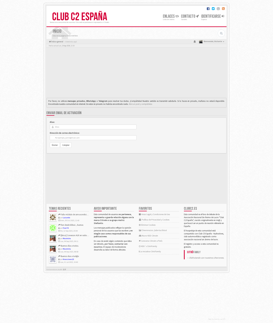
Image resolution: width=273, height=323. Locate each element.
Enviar (55, 145)
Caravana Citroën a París (151, 241)
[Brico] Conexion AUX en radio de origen (77, 235)
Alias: (52, 122)
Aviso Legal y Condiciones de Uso (155, 214)
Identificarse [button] (211, 16)
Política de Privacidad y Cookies (155, 219)
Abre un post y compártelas (140, 104)
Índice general (57, 41)
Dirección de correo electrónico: (65, 133)
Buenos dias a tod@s (69, 256)
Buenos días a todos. (69, 245)
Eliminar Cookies (147, 225)
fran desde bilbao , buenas (71, 225)
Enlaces (169, 16)
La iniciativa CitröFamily (150, 251)
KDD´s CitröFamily (149, 246)
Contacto (188, 16)
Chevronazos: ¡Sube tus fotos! (154, 230)
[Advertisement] (136, 73)
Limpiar (66, 145)
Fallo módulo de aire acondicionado (76, 214)
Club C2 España (79, 17)
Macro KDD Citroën (149, 235)
